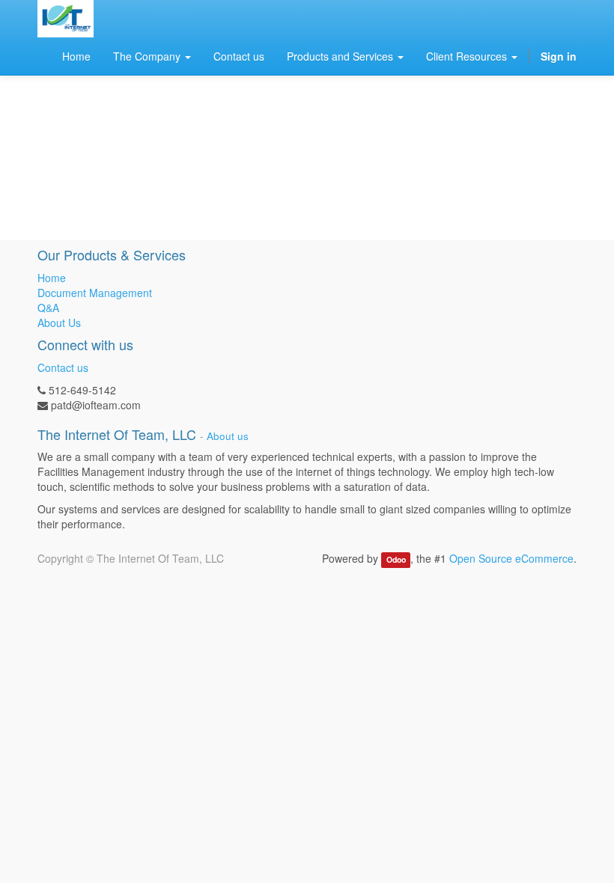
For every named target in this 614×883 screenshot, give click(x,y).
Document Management (94, 292)
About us (228, 436)
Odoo (396, 559)
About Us (59, 322)
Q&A (48, 307)
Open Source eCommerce (511, 558)
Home (51, 277)
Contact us (62, 367)
